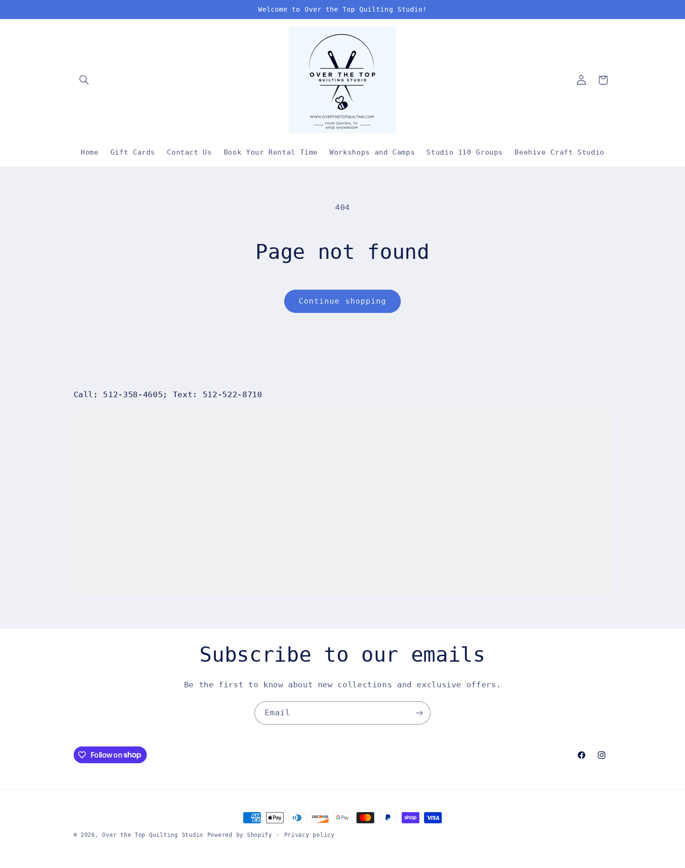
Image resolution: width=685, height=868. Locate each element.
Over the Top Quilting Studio (152, 835)
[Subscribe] (419, 712)
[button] (84, 80)
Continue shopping (342, 301)
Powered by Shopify (239, 835)
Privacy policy (309, 835)
